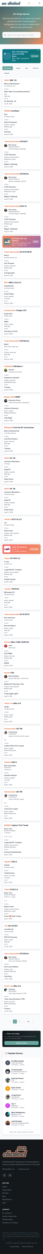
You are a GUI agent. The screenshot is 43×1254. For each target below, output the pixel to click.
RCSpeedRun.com (8, 1169)
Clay (26, 68)
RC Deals (5, 1193)
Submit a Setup (21, 1043)
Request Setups (7, 1219)
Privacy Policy (14, 1246)
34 (28, 1022)
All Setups (7, 68)
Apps (4, 1203)
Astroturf (36, 68)
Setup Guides (6, 1190)
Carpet (18, 68)
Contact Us (8, 1213)
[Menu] (39, 3)
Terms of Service (27, 1246)
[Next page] (33, 1022)
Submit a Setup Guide (9, 1216)
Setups (4, 1187)
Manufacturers (7, 1199)
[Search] (29, 3)
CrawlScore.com (23, 1169)
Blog (3, 1196)
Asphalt (6, 73)
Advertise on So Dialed (10, 1223)
